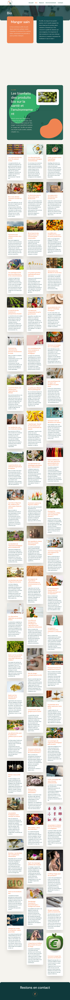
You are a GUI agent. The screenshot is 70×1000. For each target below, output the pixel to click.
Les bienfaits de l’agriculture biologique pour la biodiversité (15, 545)
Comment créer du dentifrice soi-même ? (54, 421)
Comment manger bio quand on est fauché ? (54, 957)
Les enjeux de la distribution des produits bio (52, 196)
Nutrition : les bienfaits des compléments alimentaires (15, 854)
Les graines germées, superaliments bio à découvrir (34, 274)
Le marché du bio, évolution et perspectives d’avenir (15, 312)
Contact (60, 3)
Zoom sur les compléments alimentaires (32, 790)
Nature (41, 3)
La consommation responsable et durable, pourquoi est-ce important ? (54, 591)
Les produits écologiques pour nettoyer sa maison (14, 814)
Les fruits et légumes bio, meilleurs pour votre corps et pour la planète (14, 505)
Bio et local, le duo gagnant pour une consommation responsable (33, 235)
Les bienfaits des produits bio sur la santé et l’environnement (22, 103)
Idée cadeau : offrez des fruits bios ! (34, 828)
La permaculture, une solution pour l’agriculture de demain (14, 390)
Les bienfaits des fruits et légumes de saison (15, 581)
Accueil (31, 3)
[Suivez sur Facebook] (35, 994)
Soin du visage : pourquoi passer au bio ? (35, 675)
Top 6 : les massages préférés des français (34, 863)
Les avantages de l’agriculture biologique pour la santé (55, 742)
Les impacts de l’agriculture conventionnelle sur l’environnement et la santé (34, 582)
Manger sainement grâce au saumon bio (54, 911)
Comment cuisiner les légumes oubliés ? (34, 503)
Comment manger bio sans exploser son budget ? (54, 552)
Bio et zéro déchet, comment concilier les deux (15, 198)
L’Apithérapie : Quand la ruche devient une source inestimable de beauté (34, 426)
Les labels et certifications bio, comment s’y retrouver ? (55, 630)
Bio (36, 3)
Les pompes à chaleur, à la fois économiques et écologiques (54, 826)
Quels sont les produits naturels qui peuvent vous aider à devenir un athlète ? (15, 657)
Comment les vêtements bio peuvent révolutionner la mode (15, 350)
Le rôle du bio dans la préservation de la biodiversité (34, 196)
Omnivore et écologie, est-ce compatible (54, 346)
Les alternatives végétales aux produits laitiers (15, 618)
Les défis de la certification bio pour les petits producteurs (54, 234)
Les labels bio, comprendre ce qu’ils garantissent (34, 312)
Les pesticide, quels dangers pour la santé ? (34, 711)
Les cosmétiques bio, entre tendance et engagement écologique (34, 351)
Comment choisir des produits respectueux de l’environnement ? (34, 750)
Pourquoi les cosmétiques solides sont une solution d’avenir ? (54, 513)
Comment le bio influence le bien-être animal (14, 236)
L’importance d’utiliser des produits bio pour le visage (35, 944)
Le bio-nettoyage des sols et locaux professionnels (54, 781)
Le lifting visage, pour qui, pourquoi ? (54, 874)
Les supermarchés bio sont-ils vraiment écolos (15, 159)
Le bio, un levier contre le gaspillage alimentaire (54, 159)
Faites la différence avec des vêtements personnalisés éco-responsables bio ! (54, 462)
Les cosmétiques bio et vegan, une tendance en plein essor (54, 383)
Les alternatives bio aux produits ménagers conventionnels (35, 159)
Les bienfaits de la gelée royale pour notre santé (55, 706)
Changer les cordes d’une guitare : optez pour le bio (14, 930)
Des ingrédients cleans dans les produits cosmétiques (35, 542)
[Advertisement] (35, 55)
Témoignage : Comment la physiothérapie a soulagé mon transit (34, 904)
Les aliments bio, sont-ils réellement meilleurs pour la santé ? (15, 735)
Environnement (51, 3)
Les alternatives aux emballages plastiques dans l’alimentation (35, 465)
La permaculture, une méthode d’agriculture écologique (15, 466)
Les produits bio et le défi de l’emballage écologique (54, 308)
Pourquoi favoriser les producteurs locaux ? (54, 668)
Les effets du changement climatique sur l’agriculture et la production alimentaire (35, 623)
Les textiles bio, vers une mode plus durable (15, 428)
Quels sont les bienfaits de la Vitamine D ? (12, 696)
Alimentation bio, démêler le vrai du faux (54, 271)
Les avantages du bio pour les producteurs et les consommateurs (15, 274)
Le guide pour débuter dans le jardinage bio (34, 388)
